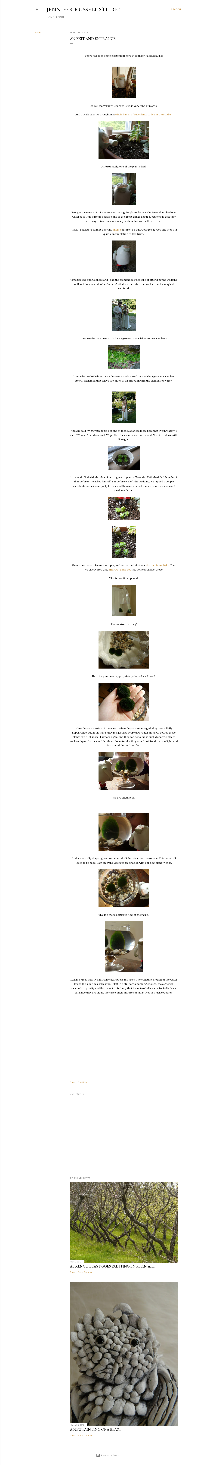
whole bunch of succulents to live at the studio (143, 114)
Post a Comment (85, 1272)
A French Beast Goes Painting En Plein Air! (112, 1266)
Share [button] (38, 32)
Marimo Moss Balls (157, 565)
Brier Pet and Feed (119, 569)
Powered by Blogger (110, 1455)
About (60, 17)
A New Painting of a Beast (95, 1429)
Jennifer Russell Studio (83, 9)
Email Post (82, 1082)
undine (117, 229)
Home (50, 17)
